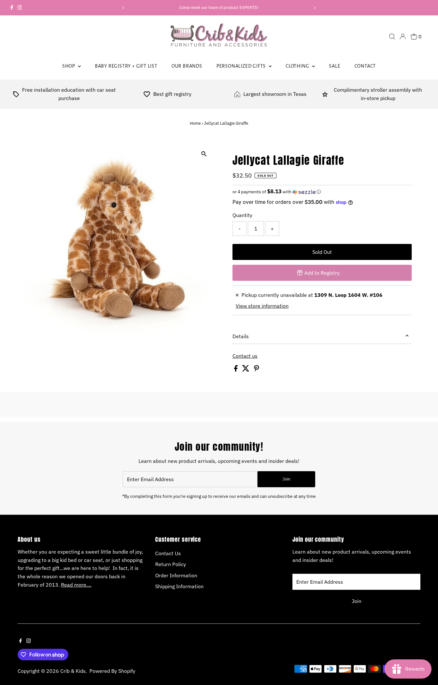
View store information (262, 305)
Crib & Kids (73, 671)
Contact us (244, 355)
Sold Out (322, 252)
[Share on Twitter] (246, 369)
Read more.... (76, 584)
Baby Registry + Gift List (126, 66)
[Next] (314, 8)
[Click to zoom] (204, 154)
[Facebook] (12, 7)
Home (195, 123)
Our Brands (187, 66)
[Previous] (123, 8)
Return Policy (170, 564)
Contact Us (168, 553)
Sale (334, 66)
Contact (365, 66)
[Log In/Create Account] (403, 36)
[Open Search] (392, 36)
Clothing (298, 66)
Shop (69, 66)
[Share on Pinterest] (256, 369)
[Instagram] (20, 7)
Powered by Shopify (112, 671)
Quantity (242, 215)
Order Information (176, 575)
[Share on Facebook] (236, 369)
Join (286, 479)
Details (240, 336)
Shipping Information (179, 586)
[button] (322, 191)
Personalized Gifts (241, 66)
